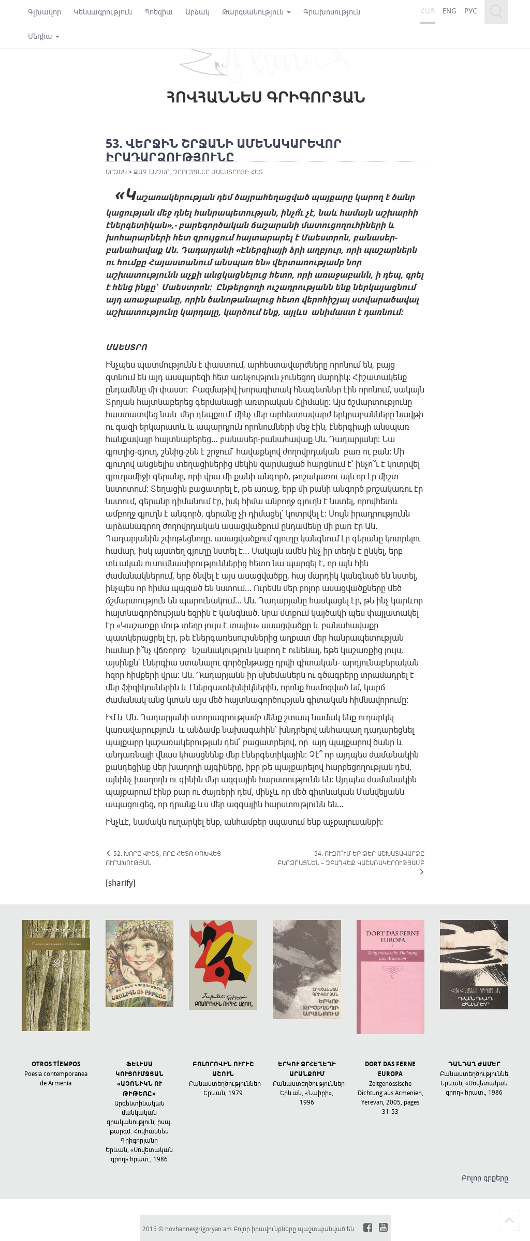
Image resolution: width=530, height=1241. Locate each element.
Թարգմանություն (254, 12)
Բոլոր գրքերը (485, 1178)
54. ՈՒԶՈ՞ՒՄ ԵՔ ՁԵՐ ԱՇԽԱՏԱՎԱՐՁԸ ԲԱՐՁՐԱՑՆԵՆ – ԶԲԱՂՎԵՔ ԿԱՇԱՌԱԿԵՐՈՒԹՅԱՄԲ (350, 858)
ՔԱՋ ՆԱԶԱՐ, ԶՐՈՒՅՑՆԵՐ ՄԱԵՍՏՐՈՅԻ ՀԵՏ (198, 172)
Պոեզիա (158, 12)
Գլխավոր (44, 12)
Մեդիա (41, 36)
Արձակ (197, 12)
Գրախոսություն (331, 12)
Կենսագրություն (102, 12)
